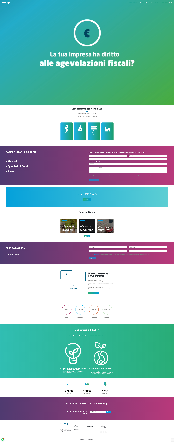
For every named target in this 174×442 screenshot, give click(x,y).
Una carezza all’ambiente (91, 426)
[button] (2, 439)
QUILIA (93, 439)
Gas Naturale (76, 426)
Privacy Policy (89, 428)
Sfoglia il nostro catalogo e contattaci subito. (92, 300)
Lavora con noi (89, 425)
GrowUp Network (76, 429)
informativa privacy (97, 175)
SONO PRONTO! (87, 199)
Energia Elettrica (76, 425)
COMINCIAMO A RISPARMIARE (94, 293)
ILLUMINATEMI (87, 236)
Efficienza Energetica (77, 428)
